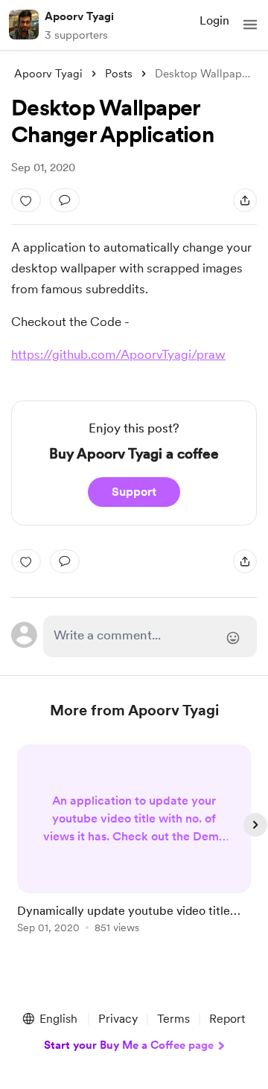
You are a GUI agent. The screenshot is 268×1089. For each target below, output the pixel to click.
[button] (250, 24)
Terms (173, 1019)
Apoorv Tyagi (79, 16)
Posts (119, 73)
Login (214, 20)
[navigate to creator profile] (24, 24)
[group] (134, 847)
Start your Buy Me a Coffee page (129, 1045)
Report (227, 1019)
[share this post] (245, 200)
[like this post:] (26, 200)
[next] (255, 825)
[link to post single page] (134, 841)
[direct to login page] (150, 636)
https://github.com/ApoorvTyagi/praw (118, 354)
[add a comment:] (65, 200)
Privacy (118, 1019)
